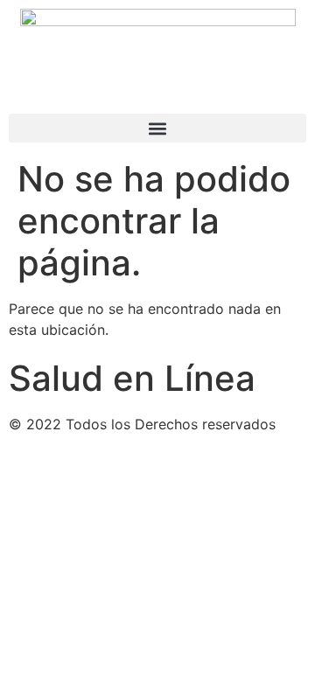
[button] (157, 128)
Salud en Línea (132, 378)
